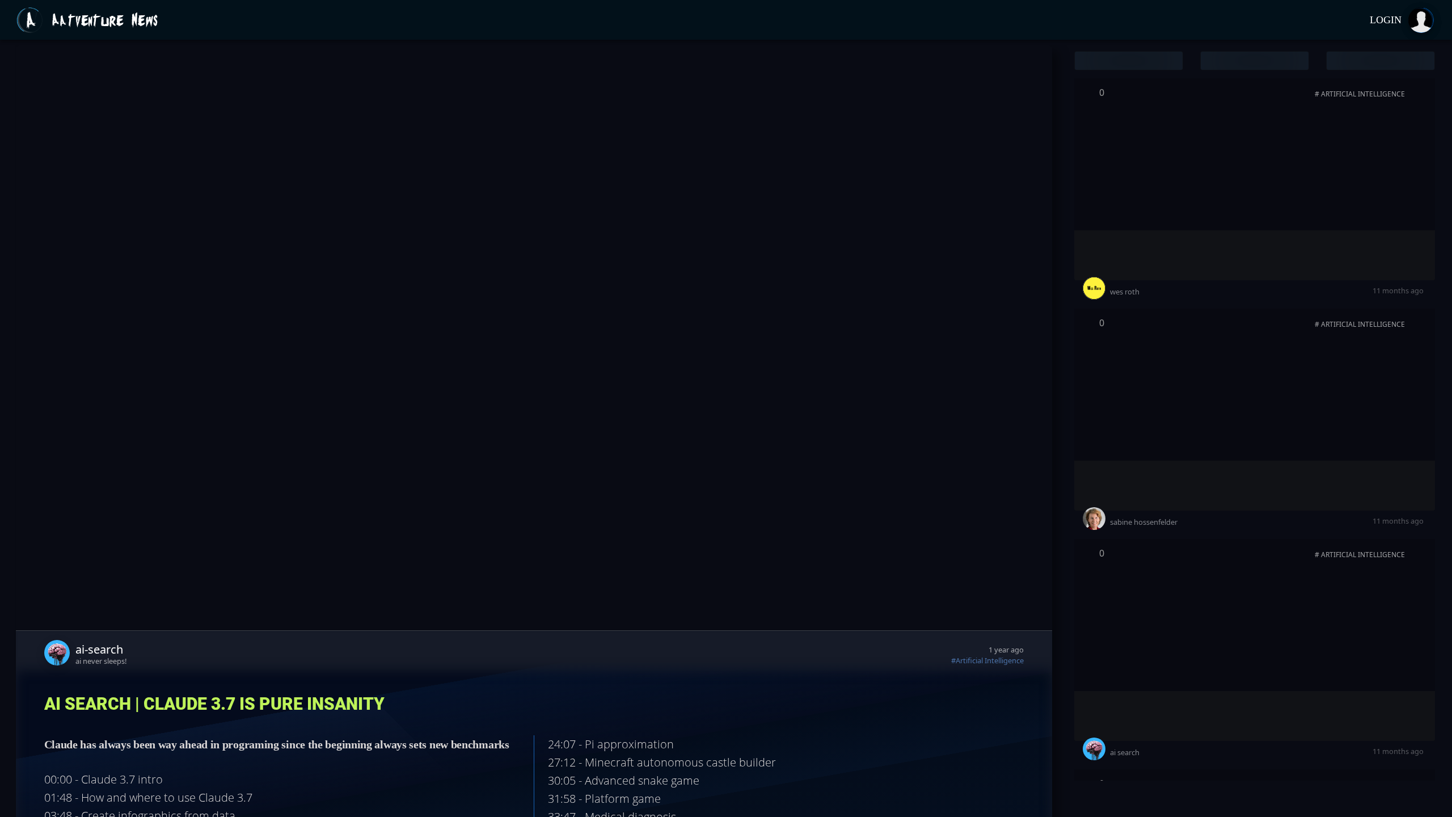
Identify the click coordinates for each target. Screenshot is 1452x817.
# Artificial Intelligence (1360, 94)
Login (1386, 20)
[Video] (1418, 95)
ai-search (99, 649)
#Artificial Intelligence (987, 660)
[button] (1128, 60)
